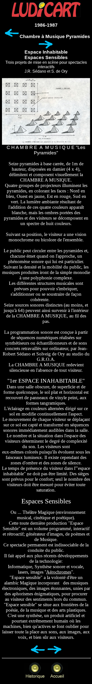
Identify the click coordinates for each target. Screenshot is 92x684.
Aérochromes (58, 572)
